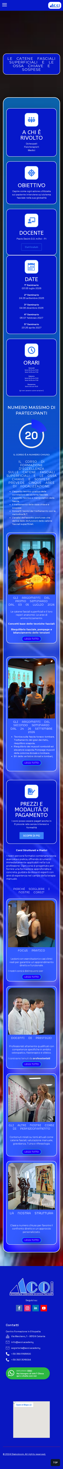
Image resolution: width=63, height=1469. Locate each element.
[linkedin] (35, 1308)
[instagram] (27, 1308)
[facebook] (19, 1308)
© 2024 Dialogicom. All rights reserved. (24, 1454)
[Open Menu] (4, 4)
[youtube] (44, 1308)
